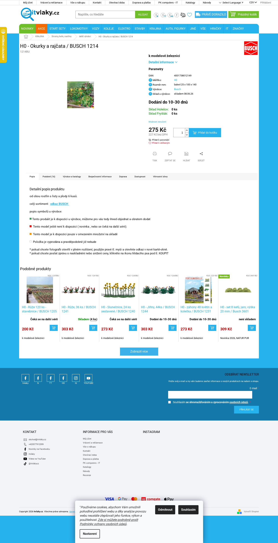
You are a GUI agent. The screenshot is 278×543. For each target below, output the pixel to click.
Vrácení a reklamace (51, 2)
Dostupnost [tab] (140, 176)
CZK (251, 2)
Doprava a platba (141, 2)
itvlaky (32, 454)
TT (50, 378)
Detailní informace (161, 62)
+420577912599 (36, 444)
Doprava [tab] (123, 176)
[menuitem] (27, 28)
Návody (207, 2)
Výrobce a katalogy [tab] (72, 176)
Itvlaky (25, 378)
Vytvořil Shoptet (251, 511)
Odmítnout (165, 509)
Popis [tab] (32, 176)
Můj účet (27, 2)
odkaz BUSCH (59, 204)
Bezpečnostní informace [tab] (100, 176)
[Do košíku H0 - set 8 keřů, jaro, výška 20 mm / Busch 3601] (252, 328)
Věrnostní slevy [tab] (160, 176)
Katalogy (190, 2)
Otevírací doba (117, 2)
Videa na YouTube (37, 459)
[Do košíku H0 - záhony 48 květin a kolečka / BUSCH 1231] (212, 328)
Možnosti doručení (157, 122)
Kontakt (97, 2)
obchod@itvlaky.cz (37, 439)
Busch (177, 89)
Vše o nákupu (77, 2)
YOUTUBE (88, 378)
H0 (175, 80)
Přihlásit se (246, 409)
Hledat (143, 14)
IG (76, 378)
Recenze (87, 475)
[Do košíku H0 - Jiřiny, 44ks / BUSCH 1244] (173, 328)
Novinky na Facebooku (39, 449)
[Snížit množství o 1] (187, 135)
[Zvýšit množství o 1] (187, 130)
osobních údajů (238, 402)
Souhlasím (188, 509)
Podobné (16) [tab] (49, 176)
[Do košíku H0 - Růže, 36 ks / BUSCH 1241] (93, 328)
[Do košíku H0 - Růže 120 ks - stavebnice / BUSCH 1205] (54, 328)
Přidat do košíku (207, 132)
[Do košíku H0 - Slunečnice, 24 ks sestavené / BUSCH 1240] (133, 328)
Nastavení (90, 534)
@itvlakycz (34, 463)
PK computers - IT (168, 2)
